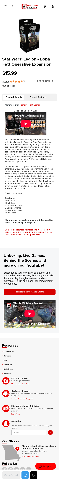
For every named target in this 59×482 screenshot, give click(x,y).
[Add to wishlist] (33, 475)
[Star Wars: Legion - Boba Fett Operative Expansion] (29, 36)
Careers (7, 356)
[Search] (12, 6)
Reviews (7, 373)
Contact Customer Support (22, 399)
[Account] (53, 6)
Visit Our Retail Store (30, 456)
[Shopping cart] (45, 6)
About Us (7, 365)
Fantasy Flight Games (30, 105)
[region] (29, 36)
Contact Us (8, 351)
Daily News (8, 369)
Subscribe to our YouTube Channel (29, 292)
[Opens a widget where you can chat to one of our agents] (45, 466)
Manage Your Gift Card (20, 384)
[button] (17, 81)
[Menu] (5, 6)
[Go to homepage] (29, 6)
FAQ (5, 360)
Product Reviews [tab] (38, 97)
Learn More (15, 414)
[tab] (13, 97)
